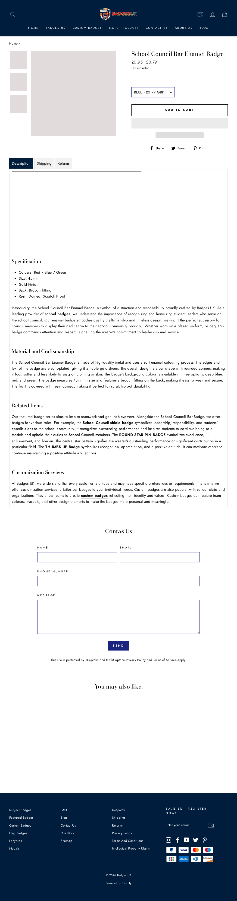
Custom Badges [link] (87, 28)
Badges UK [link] (56, 28)
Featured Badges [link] (21, 817)
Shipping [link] (118, 817)
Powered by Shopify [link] (118, 883)
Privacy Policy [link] (136, 659)
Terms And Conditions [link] (127, 840)
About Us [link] (184, 28)
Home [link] (33, 28)
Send (119, 645)
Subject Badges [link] (20, 810)
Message (46, 595)
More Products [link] (124, 28)
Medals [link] (14, 848)
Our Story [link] (67, 833)
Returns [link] (117, 825)
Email (125, 547)
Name (42, 547)
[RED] (23, 765)
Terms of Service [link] (165, 659)
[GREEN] (35, 765)
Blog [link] (204, 28)
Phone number (53, 571)
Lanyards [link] (15, 840)
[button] (179, 123)
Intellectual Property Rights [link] (131, 848)
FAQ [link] (64, 810)
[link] (12, 14)
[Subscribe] (211, 825)
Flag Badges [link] (18, 833)
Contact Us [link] (157, 28)
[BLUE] (29, 765)
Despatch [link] (118, 810)
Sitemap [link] (66, 840)
